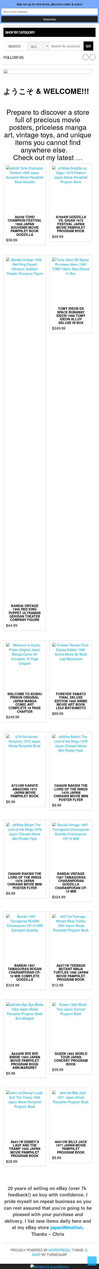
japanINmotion (66, 1227)
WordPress (59, 1250)
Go (88, 46)
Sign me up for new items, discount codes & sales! (49, 4)
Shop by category (20, 32)
